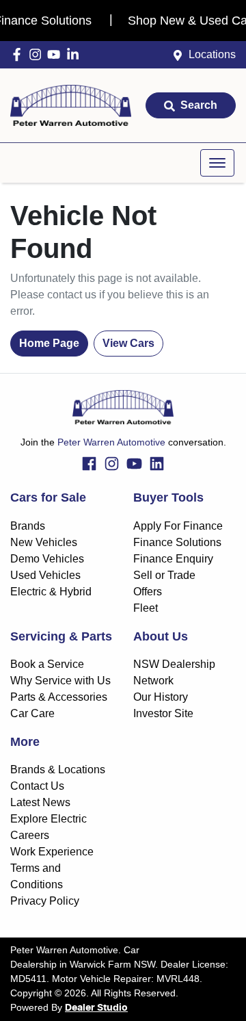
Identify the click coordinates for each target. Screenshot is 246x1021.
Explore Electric (48, 819)
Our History (160, 697)
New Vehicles (43, 542)
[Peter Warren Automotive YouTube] (56, 54)
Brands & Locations (57, 769)
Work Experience (52, 851)
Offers (147, 591)
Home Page (49, 343)
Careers (29, 835)
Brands (27, 526)
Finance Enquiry (173, 559)
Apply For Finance (178, 526)
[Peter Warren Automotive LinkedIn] (75, 54)
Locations (212, 54)
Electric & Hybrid (51, 591)
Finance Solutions (177, 542)
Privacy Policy (44, 901)
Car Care (32, 713)
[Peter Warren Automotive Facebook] (19, 54)
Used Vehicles (45, 575)
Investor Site (163, 713)
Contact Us (37, 786)
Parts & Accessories (58, 697)
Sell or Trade (164, 575)
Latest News (40, 802)
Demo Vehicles (47, 559)
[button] (217, 163)
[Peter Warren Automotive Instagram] (38, 54)
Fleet (145, 608)
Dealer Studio (96, 1008)
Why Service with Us (60, 680)
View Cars (128, 343)
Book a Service (47, 664)
